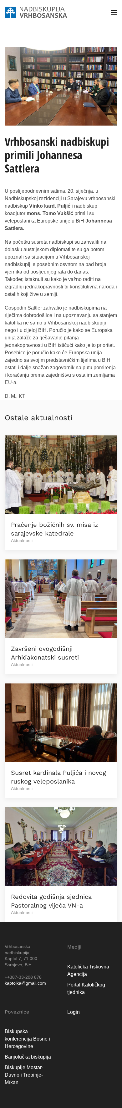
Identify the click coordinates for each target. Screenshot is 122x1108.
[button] (114, 12)
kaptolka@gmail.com (25, 983)
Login (73, 1012)
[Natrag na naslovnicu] (36, 12)
